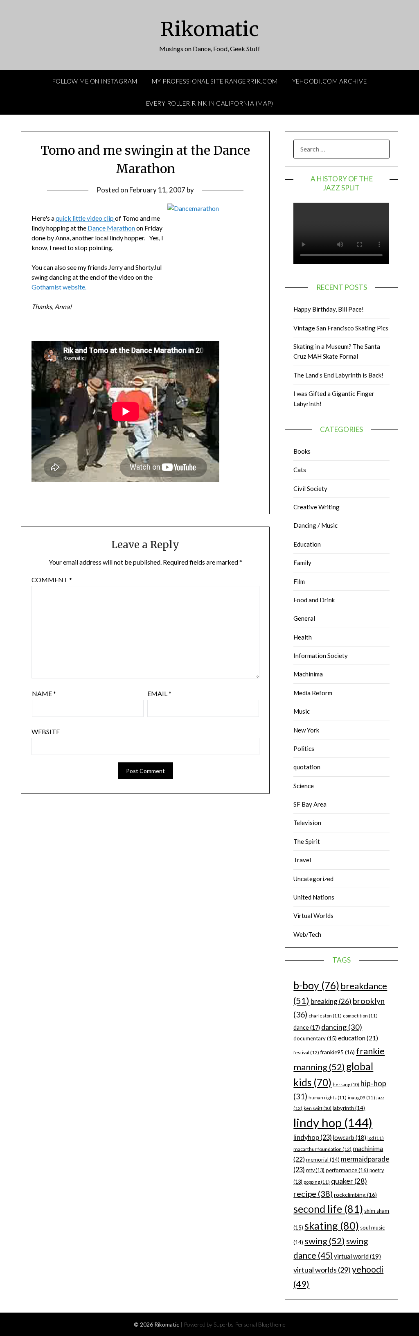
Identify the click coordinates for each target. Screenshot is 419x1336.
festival (306, 1052)
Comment (52, 579)
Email (159, 693)
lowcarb (349, 1137)
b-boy (316, 985)
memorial (323, 1159)
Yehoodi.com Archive (329, 81)
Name (44, 693)
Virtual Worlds (313, 915)
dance (306, 1027)
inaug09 (361, 1097)
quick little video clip (85, 218)
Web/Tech (307, 934)
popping (317, 1182)
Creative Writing (316, 507)
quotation (306, 767)
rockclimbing (355, 1194)
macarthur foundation (322, 1149)
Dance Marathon (112, 228)
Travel (302, 860)
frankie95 (337, 1052)
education (358, 1038)
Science (303, 785)
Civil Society (310, 488)
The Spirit (306, 841)
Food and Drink (314, 600)
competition (360, 1015)
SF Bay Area (310, 804)
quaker (349, 1181)
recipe (313, 1193)
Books (302, 451)
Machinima (308, 674)
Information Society (320, 655)
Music (301, 711)
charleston (325, 1015)
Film (299, 581)
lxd (375, 1138)
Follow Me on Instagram (94, 81)
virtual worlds (322, 1269)
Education (307, 544)
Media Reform (312, 692)
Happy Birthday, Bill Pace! (328, 309)
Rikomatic (209, 29)
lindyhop (312, 1137)
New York (306, 730)
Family (302, 562)
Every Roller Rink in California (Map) (209, 103)
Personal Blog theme (260, 1324)
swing (324, 1240)
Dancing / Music (315, 525)
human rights (328, 1097)
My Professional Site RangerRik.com (215, 81)
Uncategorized (313, 878)
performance (347, 1169)
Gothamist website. (59, 287)
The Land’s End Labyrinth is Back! (338, 375)
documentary (315, 1038)
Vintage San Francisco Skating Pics (340, 328)
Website (46, 731)
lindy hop (332, 1122)
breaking (331, 1001)
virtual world (357, 1256)
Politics (303, 748)
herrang (346, 1084)
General (304, 618)
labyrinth (349, 1108)
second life (328, 1209)
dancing (341, 1026)
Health (302, 637)
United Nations (313, 897)
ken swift (317, 1108)
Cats (299, 469)
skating (331, 1225)
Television (307, 822)
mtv (315, 1170)
